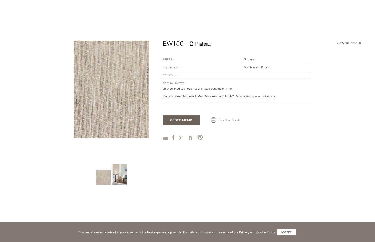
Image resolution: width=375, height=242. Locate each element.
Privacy (244, 232)
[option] (103, 177)
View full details (348, 43)
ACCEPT (286, 232)
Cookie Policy (265, 232)
